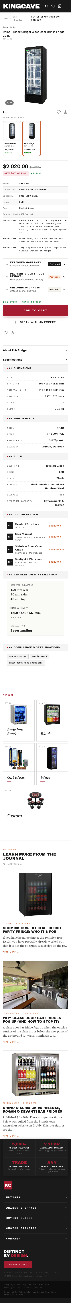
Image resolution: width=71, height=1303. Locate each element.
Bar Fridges (18, 18)
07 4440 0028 (10, 1276)
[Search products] (46, 6)
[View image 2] (6, 112)
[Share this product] (65, 112)
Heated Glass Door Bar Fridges (45, 18)
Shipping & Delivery (15, 1284)
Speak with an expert (38, 322)
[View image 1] (3, 112)
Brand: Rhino (9, 27)
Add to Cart (35, 310)
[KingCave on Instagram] (46, 1276)
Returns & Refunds (39, 1284)
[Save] (59, 112)
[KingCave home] (35, 1185)
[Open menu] (66, 6)
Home (6, 18)
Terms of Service (32, 1288)
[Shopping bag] (60, 6)
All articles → (12, 864)
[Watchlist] (53, 6)
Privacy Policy (12, 1288)
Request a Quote (18, 1264)
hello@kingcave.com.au (30, 1276)
